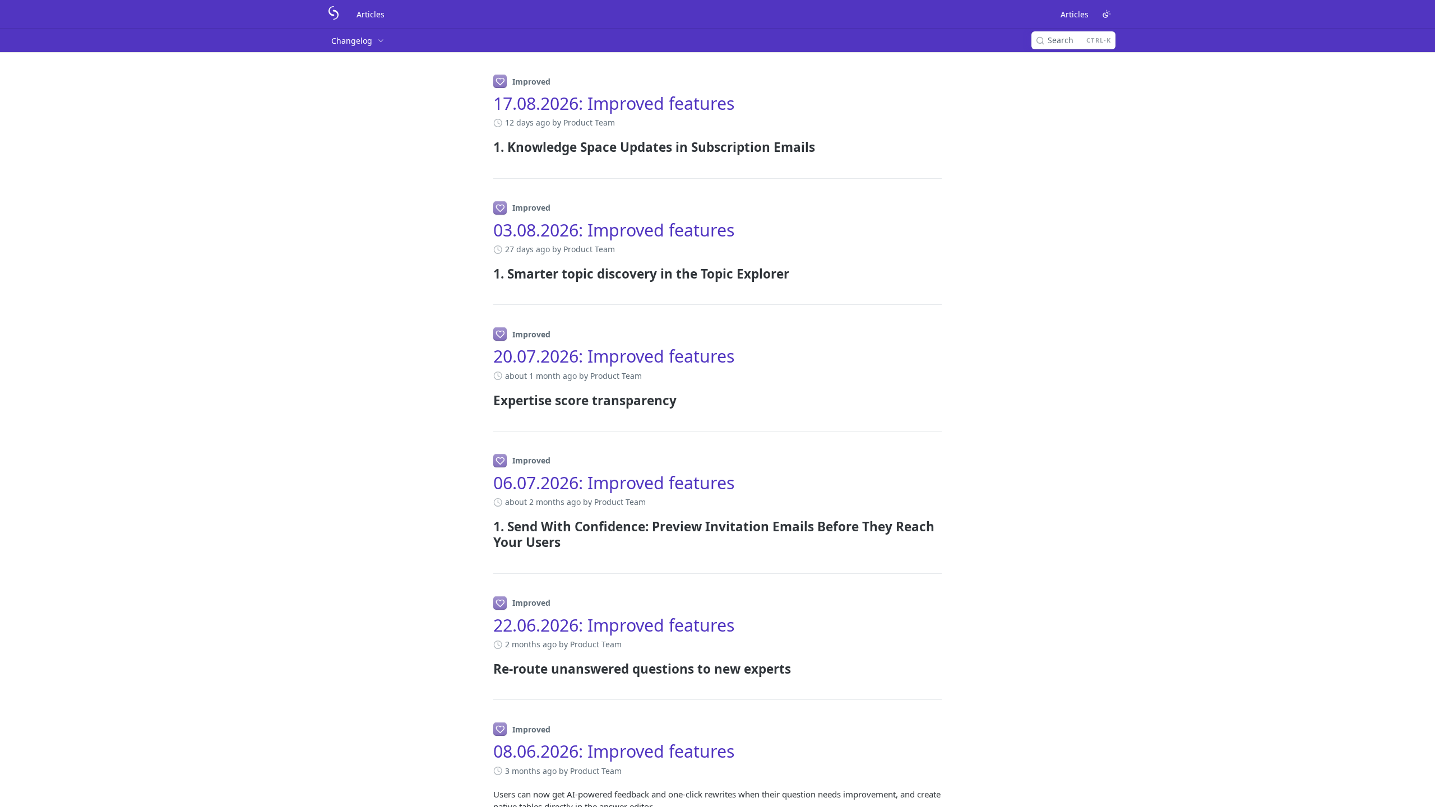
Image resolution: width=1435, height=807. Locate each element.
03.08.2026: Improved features (614, 230)
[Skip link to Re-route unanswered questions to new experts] (485, 669)
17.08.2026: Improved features (614, 103)
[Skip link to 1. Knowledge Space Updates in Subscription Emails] (485, 147)
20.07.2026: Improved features (614, 356)
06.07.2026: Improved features (614, 482)
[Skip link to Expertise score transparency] (485, 400)
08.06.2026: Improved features (614, 751)
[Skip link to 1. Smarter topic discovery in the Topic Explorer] (485, 274)
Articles (371, 14)
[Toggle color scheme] (1106, 14)
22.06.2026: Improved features (614, 625)
